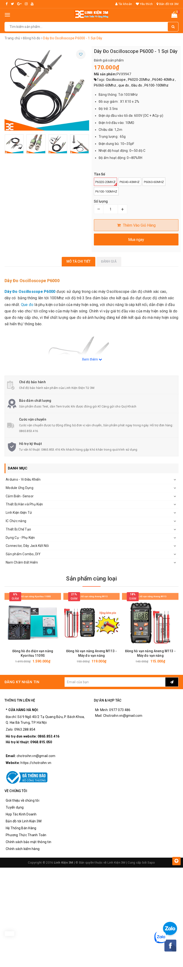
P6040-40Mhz (163, 79)
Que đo (27, 304)
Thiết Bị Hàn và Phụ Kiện (24, 504)
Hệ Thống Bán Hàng (21, 828)
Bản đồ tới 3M (168, 4)
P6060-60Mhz (105, 85)
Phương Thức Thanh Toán (26, 835)
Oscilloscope (116, 79)
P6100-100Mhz (156, 85)
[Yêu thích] (81, 54)
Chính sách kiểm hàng (23, 849)
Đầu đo (136, 85)
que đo (123, 85)
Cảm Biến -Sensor (20, 496)
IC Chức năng (16, 521)
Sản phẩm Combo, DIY (23, 554)
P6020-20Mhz (139, 79)
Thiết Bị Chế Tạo (18, 529)
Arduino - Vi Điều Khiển (23, 479)
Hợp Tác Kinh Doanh (21, 814)
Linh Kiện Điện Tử (19, 512)
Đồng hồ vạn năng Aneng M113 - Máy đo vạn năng (91, 653)
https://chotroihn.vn (35, 763)
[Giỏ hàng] (174, 16)
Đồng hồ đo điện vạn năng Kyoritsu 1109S (32, 653)
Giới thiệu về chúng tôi (22, 800)
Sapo (151, 862)
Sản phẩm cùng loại (91, 578)
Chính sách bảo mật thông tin (28, 842)
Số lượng (101, 201)
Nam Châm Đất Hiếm (22, 562)
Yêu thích (146, 4)
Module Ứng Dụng (19, 488)
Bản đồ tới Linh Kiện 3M (23, 821)
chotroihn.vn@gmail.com (36, 756)
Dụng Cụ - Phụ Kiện (20, 537)
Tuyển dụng (15, 807)
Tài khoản (125, 4)
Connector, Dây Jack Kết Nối (27, 546)
